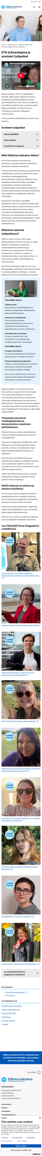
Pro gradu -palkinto (8, 1021)
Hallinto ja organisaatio (25, 45)
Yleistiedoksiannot (9, 1115)
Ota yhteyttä (10, 995)
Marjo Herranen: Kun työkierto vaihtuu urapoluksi (19, 721)
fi (32, 2)
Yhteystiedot (6, 1104)
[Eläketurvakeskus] (12, 7)
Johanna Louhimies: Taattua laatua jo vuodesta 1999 (20, 625)
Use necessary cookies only (21, 1150)
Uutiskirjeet (6, 1111)
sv (35, 2)
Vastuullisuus (6, 1017)
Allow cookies (21, 1146)
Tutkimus (5, 1024)
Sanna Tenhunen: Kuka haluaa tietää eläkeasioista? (19, 964)
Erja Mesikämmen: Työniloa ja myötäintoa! (16, 916)
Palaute (4, 1108)
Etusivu (4, 45)
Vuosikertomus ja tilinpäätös (12, 1006)
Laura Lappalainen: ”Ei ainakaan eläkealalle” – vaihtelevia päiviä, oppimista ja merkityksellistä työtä (20, 574)
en (39, 2)
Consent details (6, 1141)
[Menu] (39, 7)
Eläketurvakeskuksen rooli (11, 1010)
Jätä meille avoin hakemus (15, 992)
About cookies (22, 1141)
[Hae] (34, 7)
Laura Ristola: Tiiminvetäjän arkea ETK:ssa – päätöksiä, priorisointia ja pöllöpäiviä (21, 819)
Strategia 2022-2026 (9, 1013)
